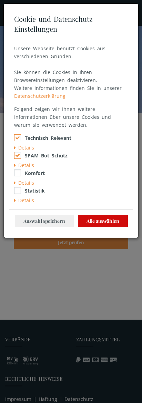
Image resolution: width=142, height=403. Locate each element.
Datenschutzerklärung (39, 96)
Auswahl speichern (44, 221)
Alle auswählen (103, 221)
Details (25, 147)
